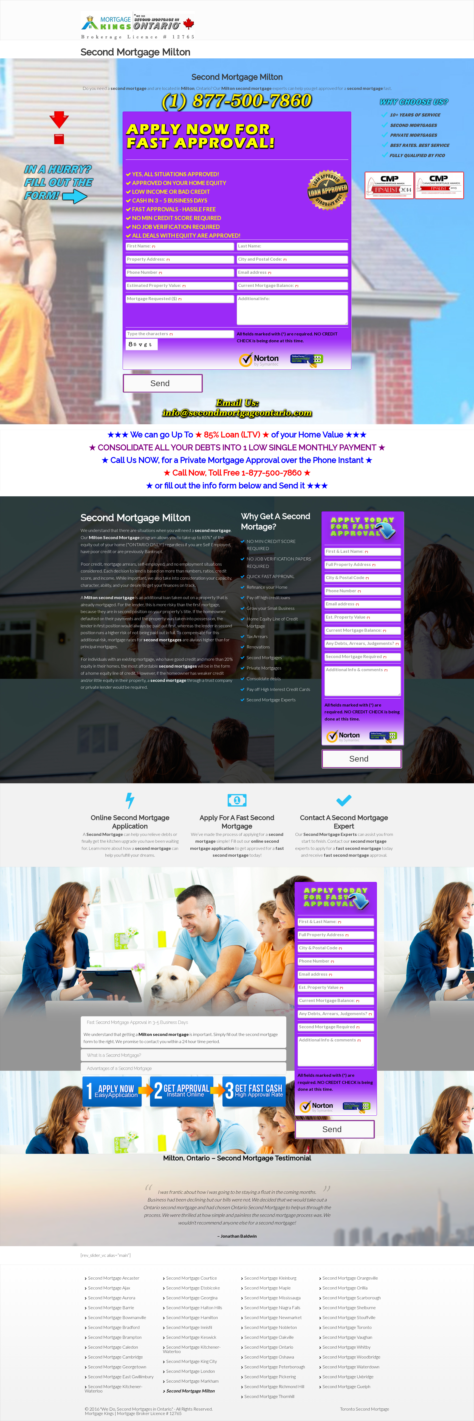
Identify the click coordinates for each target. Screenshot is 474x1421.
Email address (254, 272)
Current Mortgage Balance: (268, 285)
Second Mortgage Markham (192, 1380)
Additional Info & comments (357, 669)
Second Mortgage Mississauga (272, 1297)
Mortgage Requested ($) (154, 298)
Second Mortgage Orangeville (350, 1277)
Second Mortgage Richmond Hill (274, 1386)
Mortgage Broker (133, 1413)
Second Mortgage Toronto (347, 1327)
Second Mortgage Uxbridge (348, 1376)
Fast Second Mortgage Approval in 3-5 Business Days (137, 1022)
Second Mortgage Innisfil (189, 1327)
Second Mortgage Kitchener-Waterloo (113, 1388)
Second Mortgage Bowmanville (117, 1317)
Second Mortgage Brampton (115, 1337)
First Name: (141, 246)
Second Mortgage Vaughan (347, 1337)
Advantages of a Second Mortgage (119, 1068)
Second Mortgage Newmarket (273, 1317)
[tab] (183, 1022)
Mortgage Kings (99, 1413)
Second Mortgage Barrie (111, 1307)
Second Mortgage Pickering (270, 1376)
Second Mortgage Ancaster (113, 1277)
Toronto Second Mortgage (364, 1408)
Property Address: (148, 259)
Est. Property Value (348, 617)
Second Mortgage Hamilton (192, 1317)
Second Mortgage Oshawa (269, 1356)
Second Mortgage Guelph (346, 1386)
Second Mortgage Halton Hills (194, 1307)
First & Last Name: (347, 551)
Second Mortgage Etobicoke (193, 1287)
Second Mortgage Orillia (345, 1287)
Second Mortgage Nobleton (270, 1327)
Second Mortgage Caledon (113, 1346)
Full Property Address (351, 564)
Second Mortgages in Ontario (144, 1408)
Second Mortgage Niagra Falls (272, 1307)
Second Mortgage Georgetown (117, 1366)
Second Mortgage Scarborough (352, 1297)
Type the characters (150, 333)
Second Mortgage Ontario (268, 1346)
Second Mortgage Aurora (111, 1297)
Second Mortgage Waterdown (351, 1366)
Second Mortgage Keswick (191, 1337)
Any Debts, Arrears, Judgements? (362, 643)
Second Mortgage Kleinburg (270, 1277)
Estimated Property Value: (156, 285)
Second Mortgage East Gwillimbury (121, 1376)
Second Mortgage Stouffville (349, 1317)
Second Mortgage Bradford (114, 1327)
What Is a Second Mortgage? (114, 1055)
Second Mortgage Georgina (192, 1297)
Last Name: (249, 246)
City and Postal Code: (262, 259)
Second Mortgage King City (191, 1361)
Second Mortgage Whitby (347, 1346)
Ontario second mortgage (169, 1207)
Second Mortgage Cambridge (115, 1356)
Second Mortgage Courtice (191, 1277)
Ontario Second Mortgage (258, 1207)
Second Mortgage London (190, 1371)
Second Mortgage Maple (267, 1287)
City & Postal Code (347, 577)
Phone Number (144, 272)
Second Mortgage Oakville (269, 1337)
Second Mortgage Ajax (109, 1287)
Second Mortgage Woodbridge (351, 1356)
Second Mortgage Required (356, 656)
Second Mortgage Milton (237, 77)
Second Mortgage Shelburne (349, 1307)
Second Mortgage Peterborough (274, 1366)
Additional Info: (254, 298)
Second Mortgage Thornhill (269, 1396)
